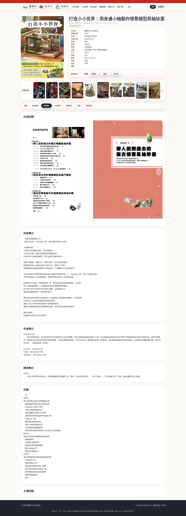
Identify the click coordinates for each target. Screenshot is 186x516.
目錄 (79, 106)
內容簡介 (46, 106)
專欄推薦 (102, 7)
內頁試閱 (35, 106)
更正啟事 (93, 7)
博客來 (93, 74)
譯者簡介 (69, 106)
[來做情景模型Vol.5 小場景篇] (141, 90)
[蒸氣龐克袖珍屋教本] (52, 90)
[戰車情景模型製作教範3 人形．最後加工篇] (116, 90)
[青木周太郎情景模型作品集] (65, 90)
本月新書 (75, 7)
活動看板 (161, 7)
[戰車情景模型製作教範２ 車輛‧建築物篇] (129, 90)
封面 (25, 106)
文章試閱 (88, 106)
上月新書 (84, 7)
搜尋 (152, 7)
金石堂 (116, 74)
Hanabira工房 (75, 26)
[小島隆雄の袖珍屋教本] (103, 90)
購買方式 (111, 7)
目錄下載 (120, 7)
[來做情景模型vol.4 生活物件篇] (154, 90)
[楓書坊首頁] (46, 7)
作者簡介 (58, 106)
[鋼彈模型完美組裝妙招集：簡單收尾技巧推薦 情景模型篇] (39, 90)
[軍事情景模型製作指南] (90, 90)
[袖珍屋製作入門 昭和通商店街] (77, 90)
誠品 (105, 74)
